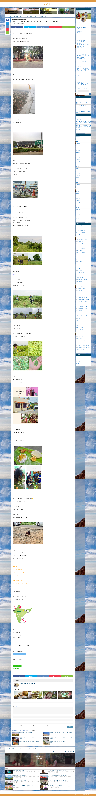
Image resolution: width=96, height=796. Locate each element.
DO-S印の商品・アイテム (81, 230)
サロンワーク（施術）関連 (80, 248)
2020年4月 (78, 207)
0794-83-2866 (15, 663)
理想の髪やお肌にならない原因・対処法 (83, 347)
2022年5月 (78, 152)
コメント (15, 706)
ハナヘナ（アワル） (80, 310)
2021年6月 (78, 177)
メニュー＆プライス (80, 243)
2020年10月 (78, 193)
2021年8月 (78, 173)
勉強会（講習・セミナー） (81, 277)
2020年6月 (78, 202)
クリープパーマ (79, 250)
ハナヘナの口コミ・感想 (81, 288)
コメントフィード (79, 361)
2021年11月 (78, 166)
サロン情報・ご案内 (80, 241)
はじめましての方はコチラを (81, 232)
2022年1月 (78, 161)
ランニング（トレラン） (81, 336)
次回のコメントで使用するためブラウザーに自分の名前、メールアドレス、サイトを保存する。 (31, 725)
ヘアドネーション (80, 261)
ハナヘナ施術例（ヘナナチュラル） (82, 306)
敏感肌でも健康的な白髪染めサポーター (29, 683)
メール (14, 718)
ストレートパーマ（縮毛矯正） (82, 252)
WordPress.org (78, 363)
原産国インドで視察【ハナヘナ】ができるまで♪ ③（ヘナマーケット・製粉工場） (22, 748)
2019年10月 (78, 218)
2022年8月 (78, 145)
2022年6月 (78, 150)
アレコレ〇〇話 (79, 270)
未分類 (77, 325)
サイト (14, 721)
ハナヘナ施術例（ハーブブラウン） (82, 301)
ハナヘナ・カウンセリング (81, 290)
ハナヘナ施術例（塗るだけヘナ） (82, 308)
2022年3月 (78, 157)
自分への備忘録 (79, 281)
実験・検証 (79, 318)
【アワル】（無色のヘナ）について (82, 105)
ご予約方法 (79, 234)
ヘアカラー (79, 259)
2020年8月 (78, 198)
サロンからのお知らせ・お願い (82, 239)
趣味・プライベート (79, 327)
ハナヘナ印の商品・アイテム (81, 292)
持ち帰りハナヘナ (80, 320)
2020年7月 (78, 200)
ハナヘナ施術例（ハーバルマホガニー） (83, 299)
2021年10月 (78, 168)
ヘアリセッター (79, 263)
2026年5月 (78, 136)
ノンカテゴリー (78, 268)
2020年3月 (78, 209)
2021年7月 (78, 175)
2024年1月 (78, 141)
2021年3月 (78, 184)
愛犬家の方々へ (79, 338)
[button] (6, 11)
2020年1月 (78, 214)
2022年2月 (78, 159)
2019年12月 (78, 216)
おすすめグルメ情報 (80, 329)
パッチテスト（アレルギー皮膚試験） (83, 345)
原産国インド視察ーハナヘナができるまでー (19, 19)
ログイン (77, 356)
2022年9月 (78, 143)
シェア (7, 20)
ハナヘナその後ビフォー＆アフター (82, 286)
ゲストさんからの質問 (80, 272)
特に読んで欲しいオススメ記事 (82, 279)
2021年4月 (78, 182)
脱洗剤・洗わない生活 (80, 349)
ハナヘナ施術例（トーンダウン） (82, 297)
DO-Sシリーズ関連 (79, 225)
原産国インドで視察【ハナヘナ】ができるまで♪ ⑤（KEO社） (61, 751)
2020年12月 (78, 191)
